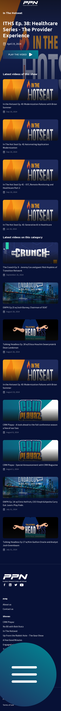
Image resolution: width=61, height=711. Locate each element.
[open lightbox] (20, 54)
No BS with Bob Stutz (13, 626)
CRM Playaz (8, 622)
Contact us (8, 609)
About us (7, 604)
